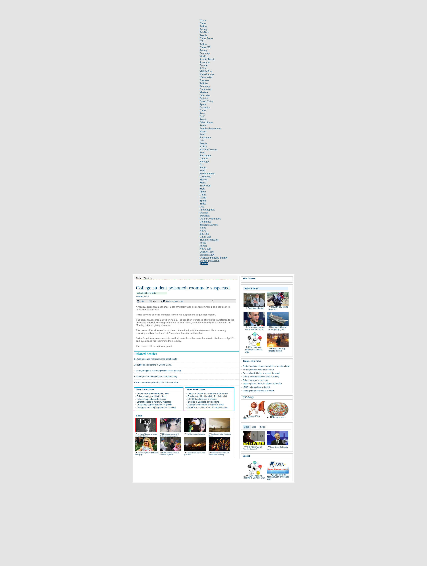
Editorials (205, 215)
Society (203, 29)
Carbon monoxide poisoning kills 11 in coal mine (156, 382)
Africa (203, 68)
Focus (203, 242)
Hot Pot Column (208, 149)
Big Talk (204, 233)
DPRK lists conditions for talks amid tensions (208, 407)
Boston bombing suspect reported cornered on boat (266, 366)
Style (202, 188)
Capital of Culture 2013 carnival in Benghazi (208, 393)
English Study (207, 254)
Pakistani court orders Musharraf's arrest (206, 405)
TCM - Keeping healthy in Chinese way (253, 349)
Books (203, 167)
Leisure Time (207, 251)
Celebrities (205, 176)
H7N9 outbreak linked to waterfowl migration (169, 454)
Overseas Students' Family (214, 257)
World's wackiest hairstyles (196, 434)
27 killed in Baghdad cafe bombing (203, 402)
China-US (205, 47)
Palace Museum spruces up (255, 380)
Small (181, 301)
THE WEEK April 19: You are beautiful (252, 448)
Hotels (203, 131)
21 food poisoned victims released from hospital (155, 359)
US (201, 41)
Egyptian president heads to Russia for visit (207, 396)
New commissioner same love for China (255, 328)
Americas (205, 62)
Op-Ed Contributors (210, 218)
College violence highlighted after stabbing (156, 407)
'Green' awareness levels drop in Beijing (261, 377)
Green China (206, 101)
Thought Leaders (209, 224)
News (203, 230)
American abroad (256, 308)
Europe (203, 65)
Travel (203, 125)
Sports (203, 104)
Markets (204, 92)
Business (204, 80)
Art (201, 164)
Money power (278, 417)
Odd (202, 206)
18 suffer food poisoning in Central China (152, 365)
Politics (203, 26)
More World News (196, 389)
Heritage (204, 161)
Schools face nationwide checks (151, 399)
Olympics (205, 107)
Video (203, 227)
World (203, 56)
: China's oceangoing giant (278, 328)
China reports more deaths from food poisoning (155, 376)
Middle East (206, 71)
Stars (202, 113)
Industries (205, 95)
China (203, 23)
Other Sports (206, 122)
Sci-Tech (204, 32)
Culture (203, 158)
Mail (154, 301)
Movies (203, 179)
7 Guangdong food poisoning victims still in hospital (157, 371)
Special (246, 456)
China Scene (206, 38)
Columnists (205, 221)
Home (203, 20)
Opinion (204, 98)
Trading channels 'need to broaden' (259, 391)
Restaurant (205, 137)
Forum (203, 245)
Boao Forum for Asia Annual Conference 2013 (278, 477)
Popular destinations (210, 128)
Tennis (203, 119)
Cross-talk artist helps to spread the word (261, 373)
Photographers (207, 209)
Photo (203, 191)
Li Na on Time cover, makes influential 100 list (146, 435)
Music (203, 182)
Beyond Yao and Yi (252, 417)
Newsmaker (206, 77)
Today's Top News (252, 361)
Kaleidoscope (207, 74)
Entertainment (207, 173)
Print (142, 301)
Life (202, 140)
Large (168, 301)
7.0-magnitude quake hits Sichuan (258, 370)
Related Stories (145, 354)
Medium (174, 301)
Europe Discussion (210, 260)
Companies (205, 89)
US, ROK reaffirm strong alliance (202, 399)
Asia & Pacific (207, 59)
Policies (204, 83)
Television (205, 185)
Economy (205, 53)
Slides (203, 203)
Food (202, 134)
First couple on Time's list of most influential (262, 384)
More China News (145, 389)
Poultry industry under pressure (277, 349)
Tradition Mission (209, 239)
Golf (202, 116)
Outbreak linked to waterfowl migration (154, 402)
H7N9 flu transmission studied (256, 387)
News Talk (205, 248)
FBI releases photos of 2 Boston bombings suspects (169, 435)
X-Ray (203, 146)
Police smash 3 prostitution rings (151, 396)
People (203, 35)
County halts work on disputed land (153, 393)
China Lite (205, 236)
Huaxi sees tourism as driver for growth (154, 405)
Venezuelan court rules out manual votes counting (219, 454)
